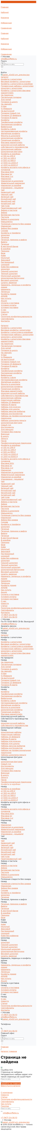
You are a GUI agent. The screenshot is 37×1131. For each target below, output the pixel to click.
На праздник (7, 95)
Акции (4, 592)
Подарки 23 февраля (11, 115)
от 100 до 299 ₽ (8, 156)
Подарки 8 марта (9, 118)
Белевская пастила (10, 215)
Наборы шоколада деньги (13, 420)
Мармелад (6, 179)
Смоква (4, 231)
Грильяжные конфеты (11, 124)
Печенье (5, 237)
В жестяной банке (9, 246)
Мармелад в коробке (11, 185)
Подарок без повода (11, 432)
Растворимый (7, 262)
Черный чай (6, 194)
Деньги (4, 438)
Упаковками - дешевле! (12, 188)
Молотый (5, 258)
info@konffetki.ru (9, 59)
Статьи (4, 314)
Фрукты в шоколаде (10, 136)
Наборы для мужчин (11, 407)
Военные (5, 434)
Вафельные (6, 127)
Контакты (5, 612)
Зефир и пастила (9, 210)
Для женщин (7, 429)
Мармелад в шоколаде (12, 181)
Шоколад (5, 235)
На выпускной (7, 111)
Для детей (6, 99)
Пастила (5, 217)
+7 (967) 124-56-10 (9, 1015)
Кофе (3, 255)
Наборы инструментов (12, 414)
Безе (3, 253)
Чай (3, 190)
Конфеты (5, 120)
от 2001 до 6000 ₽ (9, 165)
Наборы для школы (10, 409)
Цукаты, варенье (9, 283)
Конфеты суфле (8, 129)
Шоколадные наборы (11, 149)
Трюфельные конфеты (12, 122)
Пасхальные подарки (11, 97)
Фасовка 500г (7, 172)
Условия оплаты (8, 305)
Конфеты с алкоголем (11, 79)
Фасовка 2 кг (7, 176)
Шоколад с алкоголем (11, 88)
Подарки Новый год (10, 113)
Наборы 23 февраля (10, 402)
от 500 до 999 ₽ (8, 161)
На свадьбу (6, 104)
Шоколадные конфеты (12, 138)
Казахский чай (8, 192)
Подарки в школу (9, 102)
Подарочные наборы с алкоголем (17, 86)
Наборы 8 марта (8, 405)
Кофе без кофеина (9, 267)
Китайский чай (8, 203)
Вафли (4, 242)
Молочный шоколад (10, 276)
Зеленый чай (7, 197)
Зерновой (5, 260)
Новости (5, 312)
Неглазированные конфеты (14, 131)
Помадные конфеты (10, 140)
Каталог (5, 325)
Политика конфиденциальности (16, 316)
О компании (7, 1092)
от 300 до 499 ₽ (8, 158)
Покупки (5, 1106)
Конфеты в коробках (10, 154)
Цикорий (5, 264)
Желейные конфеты (10, 133)
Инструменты (7, 427)
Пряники (5, 251)
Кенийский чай (8, 201)
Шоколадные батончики (12, 278)
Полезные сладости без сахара (16, 224)
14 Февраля (6, 109)
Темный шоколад (9, 273)
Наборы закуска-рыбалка (13, 411)
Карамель (5, 289)
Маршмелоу (7, 222)
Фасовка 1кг (6, 174)
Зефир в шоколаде (10, 219)
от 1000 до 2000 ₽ (9, 163)
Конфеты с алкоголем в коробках (17, 84)
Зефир (4, 212)
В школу (5, 436)
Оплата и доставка (10, 594)
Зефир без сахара (9, 228)
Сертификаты (7, 319)
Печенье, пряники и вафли (14, 240)
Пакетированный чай (11, 208)
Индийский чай (8, 199)
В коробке (5, 249)
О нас (3, 601)
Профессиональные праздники (16, 443)
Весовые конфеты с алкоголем (16, 81)
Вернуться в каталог (11, 1086)
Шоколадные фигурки (11, 151)
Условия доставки (9, 307)
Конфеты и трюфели (11, 233)
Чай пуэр (5, 206)
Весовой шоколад (9, 280)
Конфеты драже (8, 294)
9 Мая (3, 106)
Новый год (6, 425)
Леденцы (5, 292)
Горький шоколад (9, 271)
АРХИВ (4, 296)
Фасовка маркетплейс (11, 142)
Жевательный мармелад (13, 183)
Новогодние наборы (10, 400)
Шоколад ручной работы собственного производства (14, 146)
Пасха (3, 441)
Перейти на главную (11, 1083)
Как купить (6, 590)
